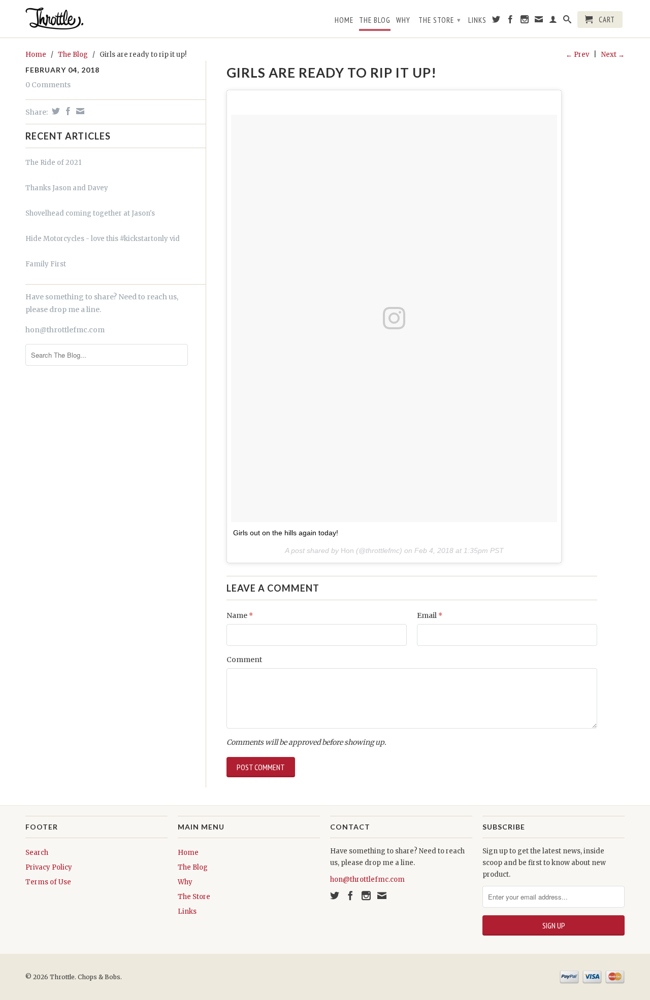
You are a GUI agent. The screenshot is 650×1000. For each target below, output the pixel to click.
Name (239, 615)
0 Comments (48, 84)
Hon (347, 550)
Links (477, 20)
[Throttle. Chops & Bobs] (96, 18)
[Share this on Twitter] (54, 111)
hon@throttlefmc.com (65, 329)
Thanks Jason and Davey (66, 188)
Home (344, 20)
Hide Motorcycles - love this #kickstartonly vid (102, 238)
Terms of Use (48, 882)
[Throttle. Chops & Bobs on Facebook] (510, 21)
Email (429, 615)
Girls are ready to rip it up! (331, 72)
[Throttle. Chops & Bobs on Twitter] (496, 21)
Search (36, 852)
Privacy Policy (48, 867)
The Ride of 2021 (53, 162)
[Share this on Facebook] (66, 111)
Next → (613, 54)
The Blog (375, 20)
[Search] (567, 21)
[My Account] (553, 21)
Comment (244, 659)
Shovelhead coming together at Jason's (90, 213)
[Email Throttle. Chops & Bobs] (539, 21)
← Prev (577, 54)
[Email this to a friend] (79, 111)
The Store (439, 20)
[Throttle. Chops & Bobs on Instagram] (525, 21)
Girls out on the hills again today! (285, 533)
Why (403, 20)
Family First (45, 264)
